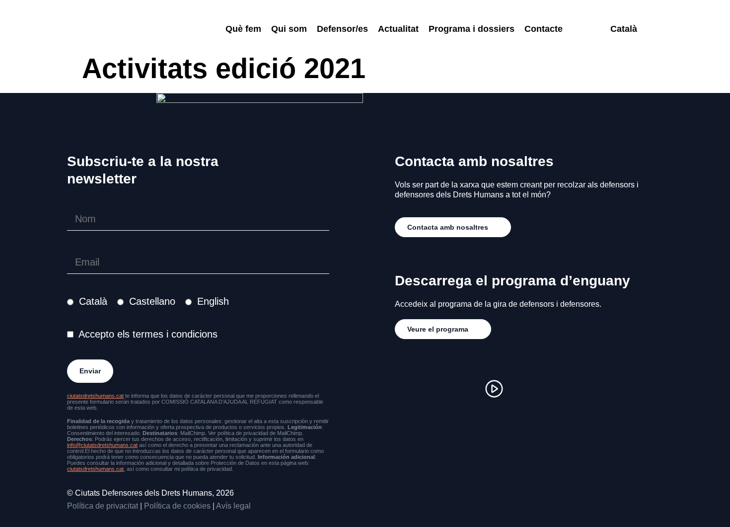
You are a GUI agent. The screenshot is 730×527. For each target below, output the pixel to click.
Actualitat (398, 29)
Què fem (243, 29)
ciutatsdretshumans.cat (95, 396)
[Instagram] (405, 389)
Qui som (289, 29)
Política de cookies (177, 506)
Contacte (543, 29)
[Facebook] (434, 389)
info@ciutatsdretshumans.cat (102, 445)
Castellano (152, 301)
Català (93, 301)
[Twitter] (464, 389)
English (213, 301)
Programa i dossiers (471, 29)
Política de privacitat (102, 506)
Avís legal (233, 506)
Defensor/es (342, 29)
